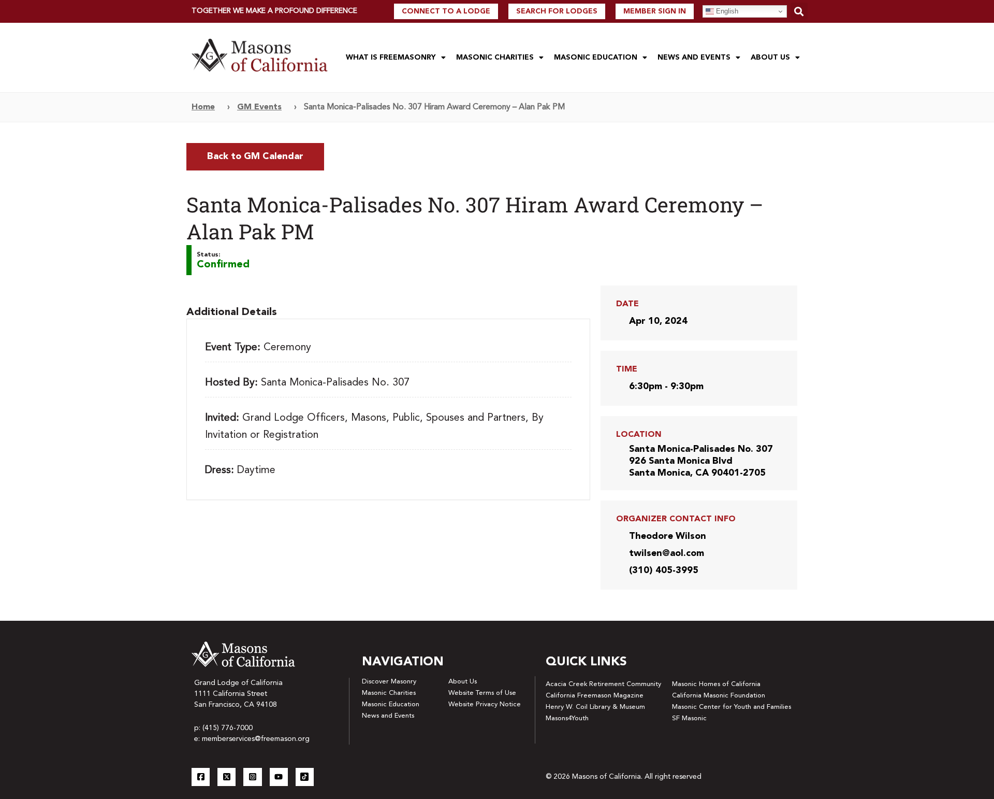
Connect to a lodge (446, 11)
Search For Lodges (556, 11)
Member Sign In (654, 11)
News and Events (693, 57)
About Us (770, 57)
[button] (799, 11)
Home (203, 107)
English (726, 11)
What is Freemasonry (391, 57)
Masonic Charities (495, 57)
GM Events (259, 107)
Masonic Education (595, 57)
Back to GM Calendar (255, 156)
